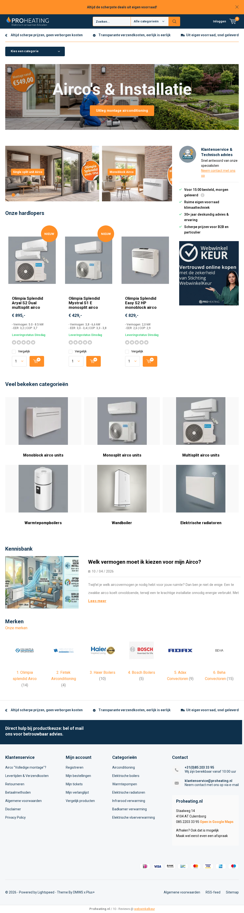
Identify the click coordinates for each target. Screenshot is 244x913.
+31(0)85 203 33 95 (199, 767)
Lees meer (97, 601)
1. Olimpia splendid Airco (25, 678)
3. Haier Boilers (102, 675)
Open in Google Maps (217, 822)
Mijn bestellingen (78, 776)
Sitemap (232, 892)
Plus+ (90, 892)
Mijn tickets (74, 784)
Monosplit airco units (122, 455)
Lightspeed (46, 892)
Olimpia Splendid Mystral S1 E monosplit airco (84, 303)
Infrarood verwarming (128, 801)
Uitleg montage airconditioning (122, 110)
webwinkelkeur (144, 909)
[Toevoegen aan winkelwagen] (37, 361)
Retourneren (14, 784)
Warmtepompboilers (43, 523)
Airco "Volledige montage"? (25, 767)
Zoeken (174, 21)
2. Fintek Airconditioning (63, 678)
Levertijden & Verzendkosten (27, 776)
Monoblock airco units (43, 455)
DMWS (78, 892)
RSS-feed (213, 892)
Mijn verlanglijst (77, 792)
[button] (13, 195)
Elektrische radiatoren (200, 523)
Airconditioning (123, 767)
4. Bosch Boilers (141, 675)
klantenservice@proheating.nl (208, 781)
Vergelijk (24, 351)
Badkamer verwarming (129, 809)
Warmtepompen (124, 784)
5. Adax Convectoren (180, 675)
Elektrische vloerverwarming (133, 817)
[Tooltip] (202, 195)
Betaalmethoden (18, 792)
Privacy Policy (15, 817)
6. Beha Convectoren (219, 675)
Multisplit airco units (200, 455)
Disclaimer (13, 809)
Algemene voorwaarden (23, 801)
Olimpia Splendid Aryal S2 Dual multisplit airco (27, 303)
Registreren (74, 767)
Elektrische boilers (125, 776)
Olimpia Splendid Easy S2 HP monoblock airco (141, 303)
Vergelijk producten (80, 801)
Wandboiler (122, 523)
